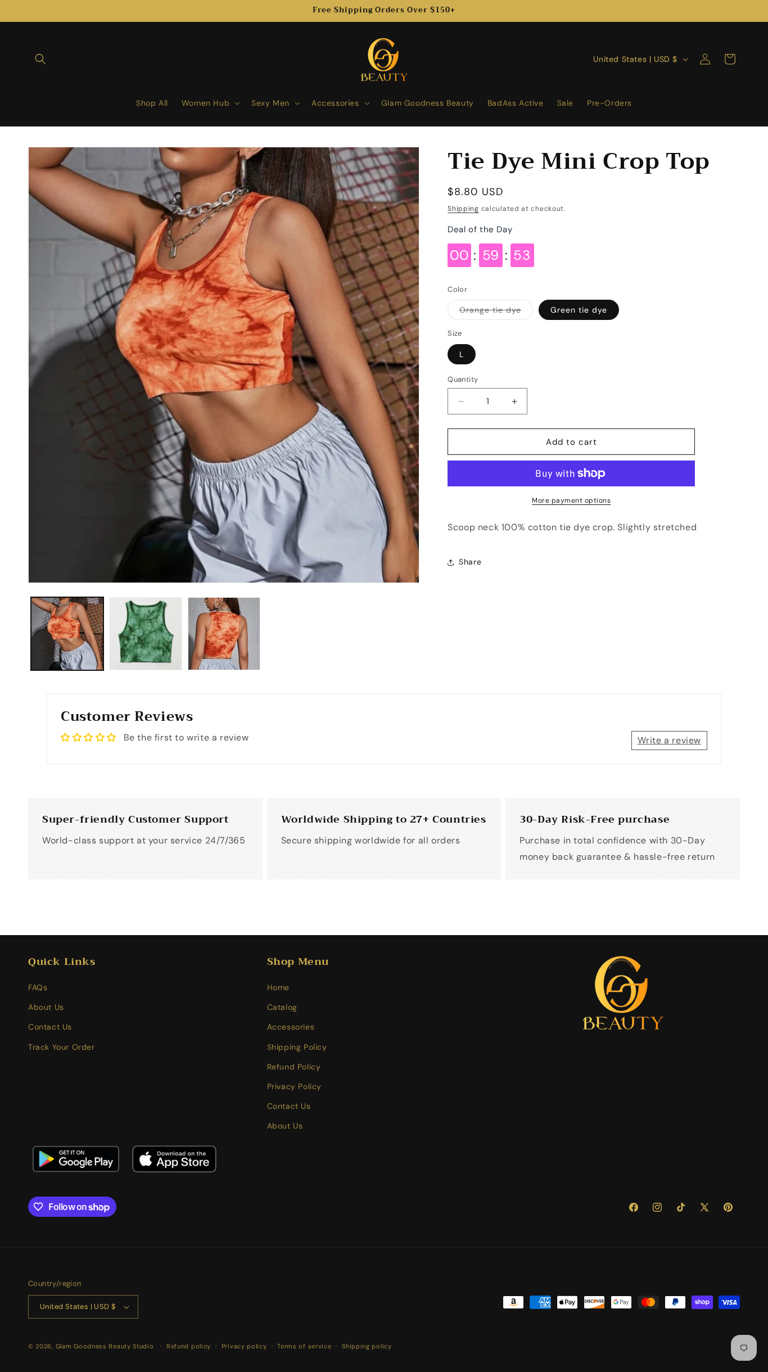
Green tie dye (578, 310)
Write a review (669, 740)
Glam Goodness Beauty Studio (106, 1346)
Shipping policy (367, 1346)
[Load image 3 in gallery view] (224, 633)
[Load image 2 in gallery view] (145, 633)
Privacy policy (244, 1346)
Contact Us (50, 1027)
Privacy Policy (294, 1087)
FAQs (37, 988)
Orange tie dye (496, 312)
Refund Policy (294, 1067)
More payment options (571, 500)
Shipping (463, 208)
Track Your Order (61, 1047)
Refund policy (188, 1346)
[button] (40, 59)
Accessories (291, 1027)
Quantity (463, 379)
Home (278, 988)
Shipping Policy (297, 1047)
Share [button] (470, 562)
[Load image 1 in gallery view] (67, 633)
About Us (46, 1008)
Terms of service (304, 1346)
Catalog (282, 1008)
